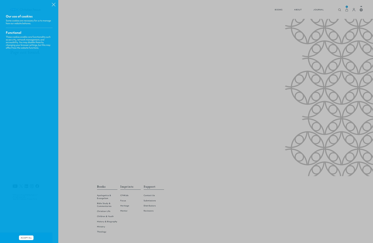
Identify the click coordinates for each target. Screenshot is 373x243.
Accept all (26, 238)
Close (53, 3)
